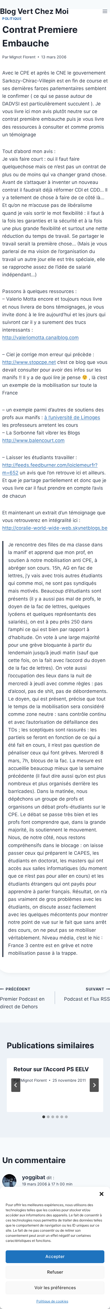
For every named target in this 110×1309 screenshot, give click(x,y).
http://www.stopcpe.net (29, 362)
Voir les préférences (55, 1287)
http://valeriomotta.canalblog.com (40, 337)
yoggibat (33, 1177)
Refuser (55, 1272)
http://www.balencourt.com (33, 440)
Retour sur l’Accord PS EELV (51, 1069)
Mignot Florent (22, 57)
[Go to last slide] (15, 1085)
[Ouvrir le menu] (105, 11)
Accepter (55, 1256)
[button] (101, 1194)
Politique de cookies (52, 1301)
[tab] (43, 1116)
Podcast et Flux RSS (87, 994)
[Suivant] (94, 1085)
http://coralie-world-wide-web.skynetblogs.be (54, 528)
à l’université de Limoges (72, 417)
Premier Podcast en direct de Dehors (22, 998)
